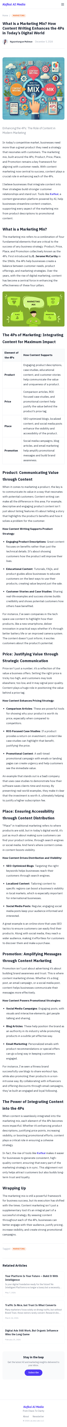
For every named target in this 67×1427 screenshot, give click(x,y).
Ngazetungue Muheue (21, 41)
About (26, 1416)
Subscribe (33, 1372)
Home (5, 15)
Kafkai (54, 194)
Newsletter (38, 1416)
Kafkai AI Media (13, 4)
